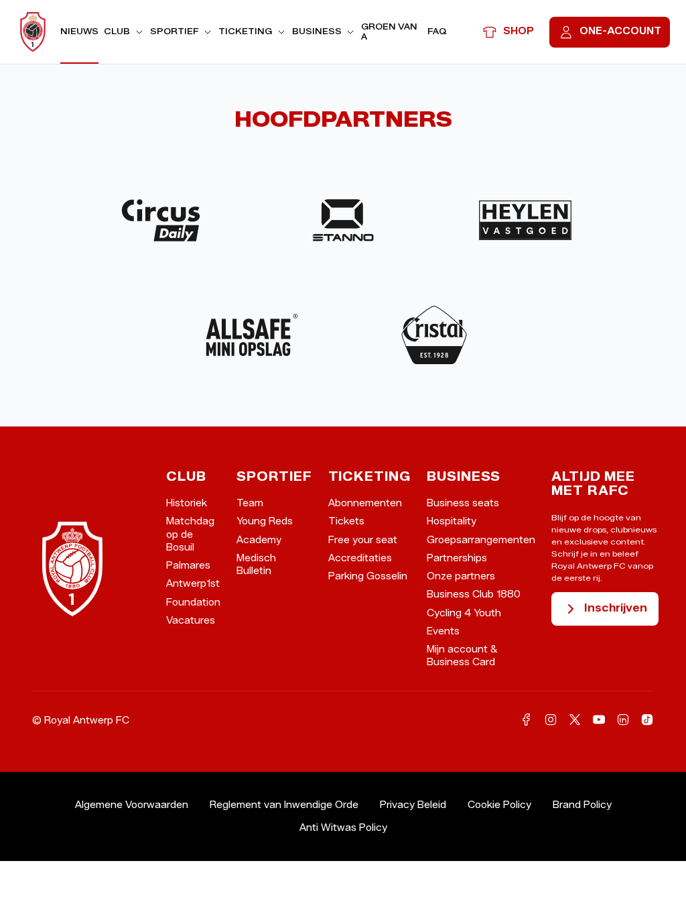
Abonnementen (365, 503)
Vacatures (190, 620)
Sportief (174, 31)
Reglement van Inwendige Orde (284, 805)
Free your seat (362, 540)
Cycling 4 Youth (464, 613)
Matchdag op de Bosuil (190, 534)
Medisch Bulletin (256, 565)
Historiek (186, 503)
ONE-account (620, 31)
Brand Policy (582, 805)
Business (317, 31)
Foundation (193, 602)
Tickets (346, 521)
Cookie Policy (499, 805)
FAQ (437, 31)
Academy (258, 540)
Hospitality (451, 521)
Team (249, 503)
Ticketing (245, 31)
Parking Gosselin (367, 576)
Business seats (463, 503)
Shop (518, 31)
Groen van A (389, 31)
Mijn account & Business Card (462, 656)
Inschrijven (615, 608)
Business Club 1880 (474, 594)
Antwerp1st (193, 583)
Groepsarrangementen (481, 540)
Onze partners (461, 576)
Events (443, 631)
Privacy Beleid (413, 805)
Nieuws (79, 31)
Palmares (188, 565)
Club (117, 31)
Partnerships (457, 558)
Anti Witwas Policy (343, 828)
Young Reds (264, 521)
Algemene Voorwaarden (131, 805)
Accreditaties (360, 558)
